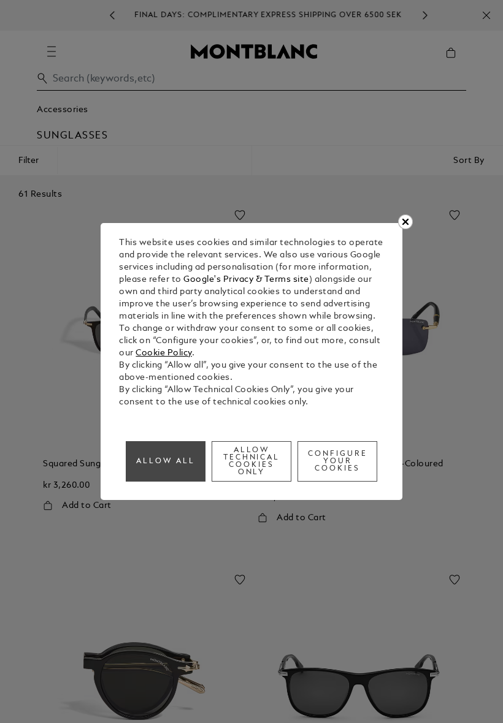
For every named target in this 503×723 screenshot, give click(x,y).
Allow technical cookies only (251, 461)
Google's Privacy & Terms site (246, 280)
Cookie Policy (164, 353)
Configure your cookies (337, 461)
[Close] (405, 221)
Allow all (165, 461)
